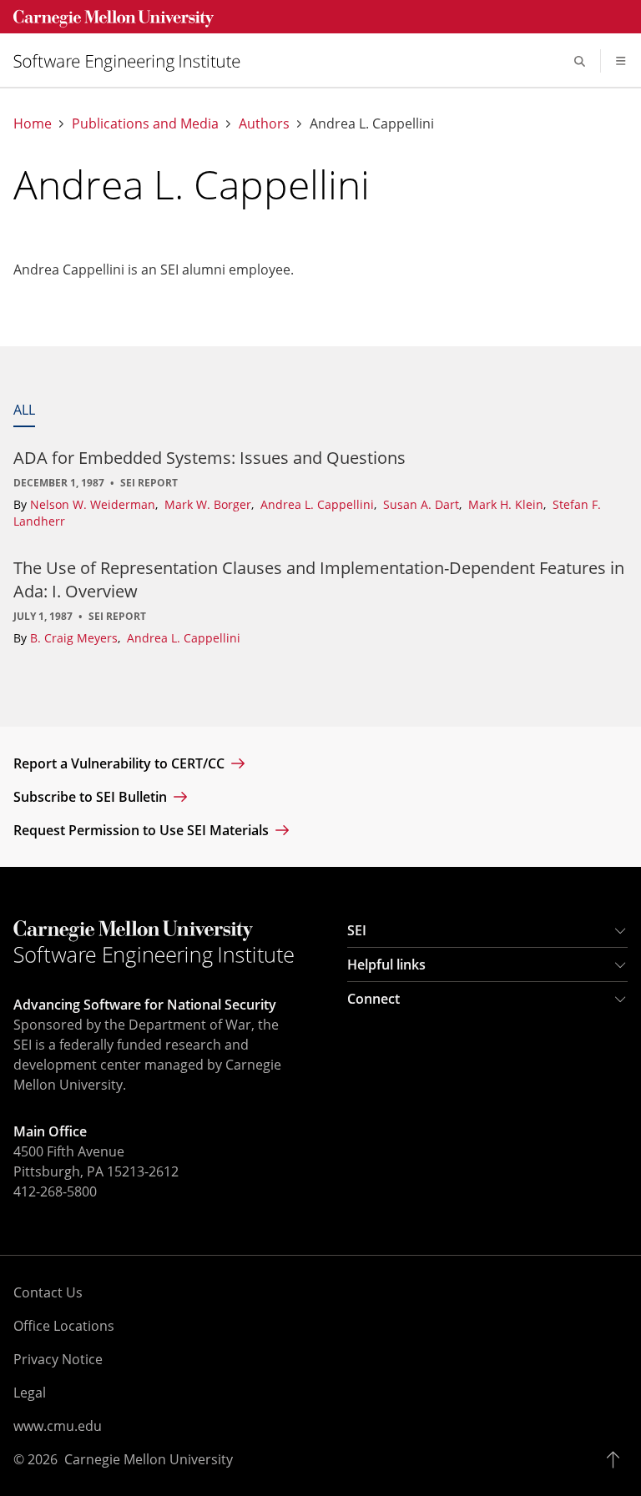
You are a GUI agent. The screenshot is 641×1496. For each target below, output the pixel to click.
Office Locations (63, 1326)
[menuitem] (133, 61)
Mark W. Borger (209, 504)
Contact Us (48, 1292)
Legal (29, 1392)
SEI (356, 930)
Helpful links (386, 964)
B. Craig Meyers (75, 638)
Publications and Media (145, 124)
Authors (264, 124)
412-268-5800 (55, 1191)
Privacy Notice (58, 1359)
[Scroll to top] (617, 1459)
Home (32, 124)
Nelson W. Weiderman (94, 504)
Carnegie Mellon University (148, 1459)
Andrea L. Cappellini (318, 504)
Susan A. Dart (422, 504)
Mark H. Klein (507, 504)
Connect (373, 999)
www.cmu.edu (57, 1426)
